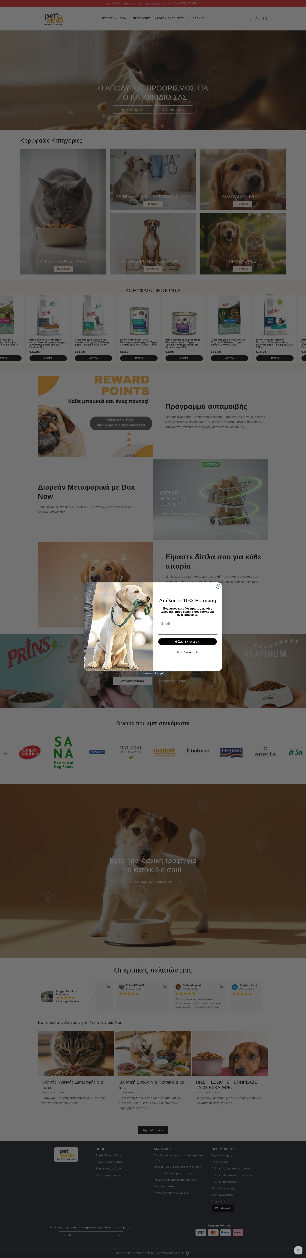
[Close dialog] (218, 586)
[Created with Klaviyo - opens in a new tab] (153, 673)
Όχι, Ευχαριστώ (187, 652)
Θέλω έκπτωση (187, 641)
